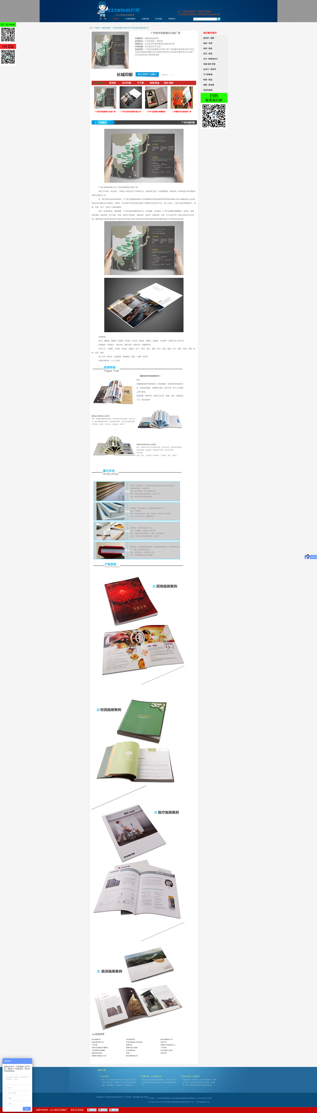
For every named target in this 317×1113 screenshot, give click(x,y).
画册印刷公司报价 (132, 1047)
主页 (91, 28)
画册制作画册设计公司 (99, 1056)
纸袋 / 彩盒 (207, 80)
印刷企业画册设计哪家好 (100, 1047)
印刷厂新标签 (144, 1097)
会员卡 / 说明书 (209, 69)
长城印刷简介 (130, 19)
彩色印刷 (164, 1053)
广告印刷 (95, 1045)
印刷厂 (128, 1053)
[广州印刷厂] (118, 17)
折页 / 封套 (207, 54)
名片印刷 (105, 1076)
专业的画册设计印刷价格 (134, 1042)
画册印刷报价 (106, 28)
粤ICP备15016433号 (155, 1102)
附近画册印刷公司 (132, 1056)
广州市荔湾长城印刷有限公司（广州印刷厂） (118, 1097)
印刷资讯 (171, 19)
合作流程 (158, 19)
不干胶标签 (208, 74)
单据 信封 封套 (209, 64)
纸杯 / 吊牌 (207, 43)
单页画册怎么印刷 (166, 1050)
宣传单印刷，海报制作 (191, 1076)
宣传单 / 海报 (208, 38)
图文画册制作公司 (166, 1039)
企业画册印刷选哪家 (98, 1050)
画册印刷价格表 (97, 1053)
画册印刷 (129, 1045)
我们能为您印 (210, 33)
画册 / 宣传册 (208, 85)
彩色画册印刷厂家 (98, 1042)
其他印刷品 (208, 90)
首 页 (103, 19)
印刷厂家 (164, 1042)
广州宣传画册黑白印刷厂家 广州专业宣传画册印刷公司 (130, 28)
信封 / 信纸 (207, 48)
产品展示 (115, 19)
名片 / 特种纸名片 (210, 59)
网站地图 (136, 1097)
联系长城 (145, 19)
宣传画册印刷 (96, 1039)
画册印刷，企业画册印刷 (151, 1076)
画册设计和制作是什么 (168, 1045)
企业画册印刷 (130, 1050)
